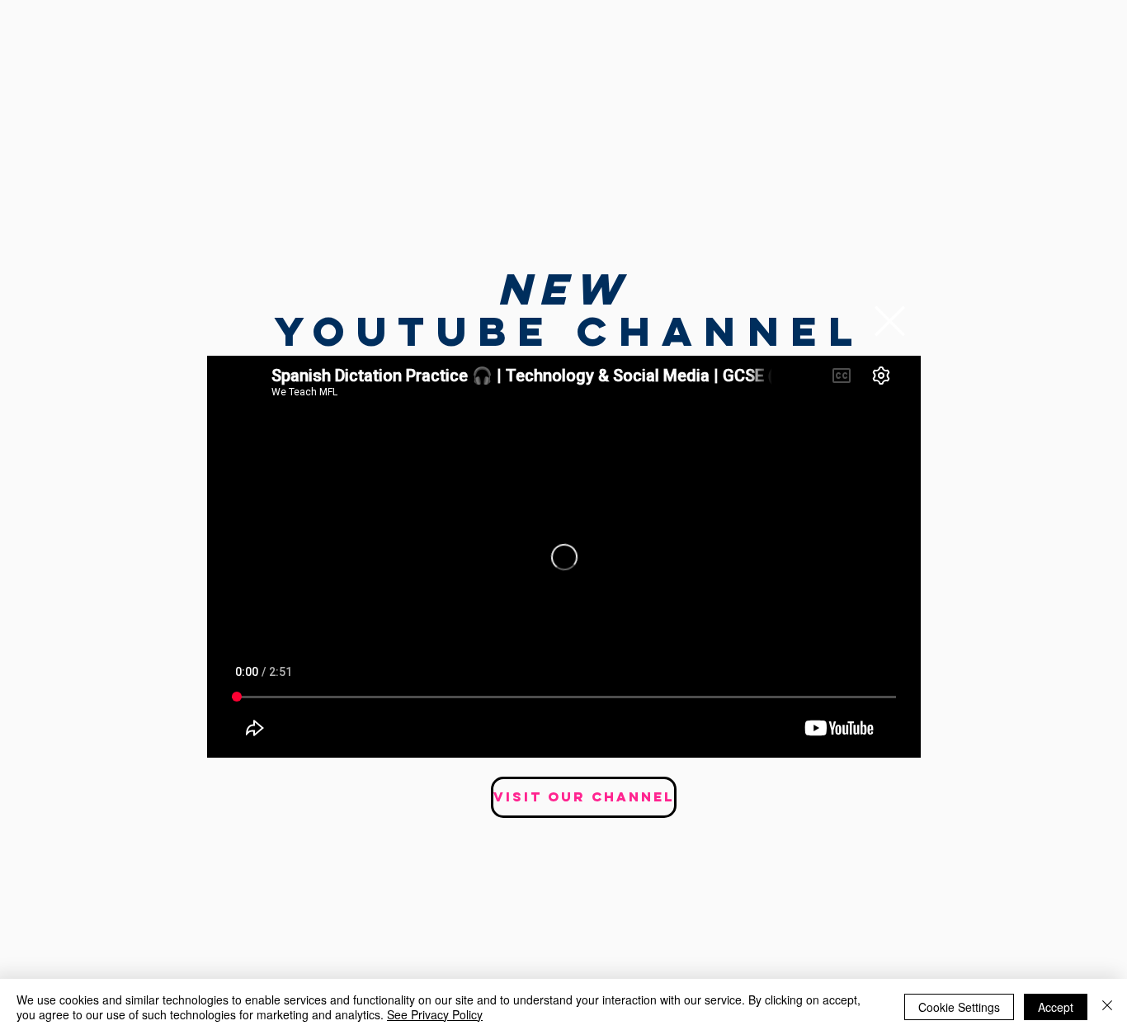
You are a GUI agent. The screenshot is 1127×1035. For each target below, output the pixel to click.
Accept (1055, 1007)
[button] (890, 321)
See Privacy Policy (435, 1014)
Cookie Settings (959, 1007)
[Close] (1107, 1007)
